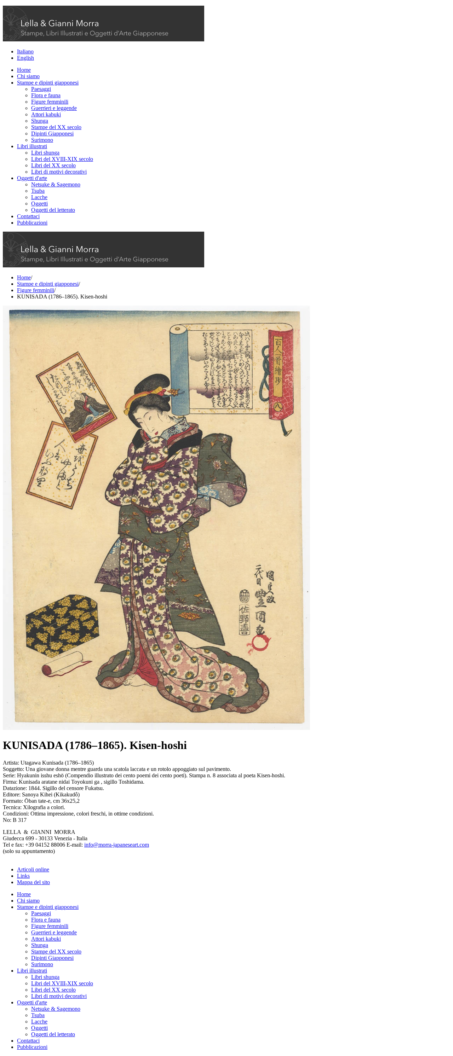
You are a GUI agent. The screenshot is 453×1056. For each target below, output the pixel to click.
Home (24, 70)
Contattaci (28, 216)
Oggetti (39, 204)
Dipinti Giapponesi (52, 133)
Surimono (42, 140)
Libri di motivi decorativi (59, 172)
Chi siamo (28, 76)
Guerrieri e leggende (54, 108)
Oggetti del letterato (53, 210)
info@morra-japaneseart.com (116, 845)
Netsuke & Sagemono (55, 184)
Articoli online (33, 869)
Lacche (39, 197)
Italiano (25, 51)
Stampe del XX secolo (56, 127)
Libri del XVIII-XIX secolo (62, 159)
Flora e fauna (46, 95)
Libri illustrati (32, 146)
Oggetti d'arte (32, 178)
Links (23, 876)
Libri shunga (45, 153)
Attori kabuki (46, 114)
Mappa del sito (33, 882)
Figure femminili (49, 102)
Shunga (39, 121)
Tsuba (38, 191)
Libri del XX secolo (53, 165)
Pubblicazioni (32, 223)
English (25, 58)
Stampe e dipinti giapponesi (48, 83)
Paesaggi (41, 89)
